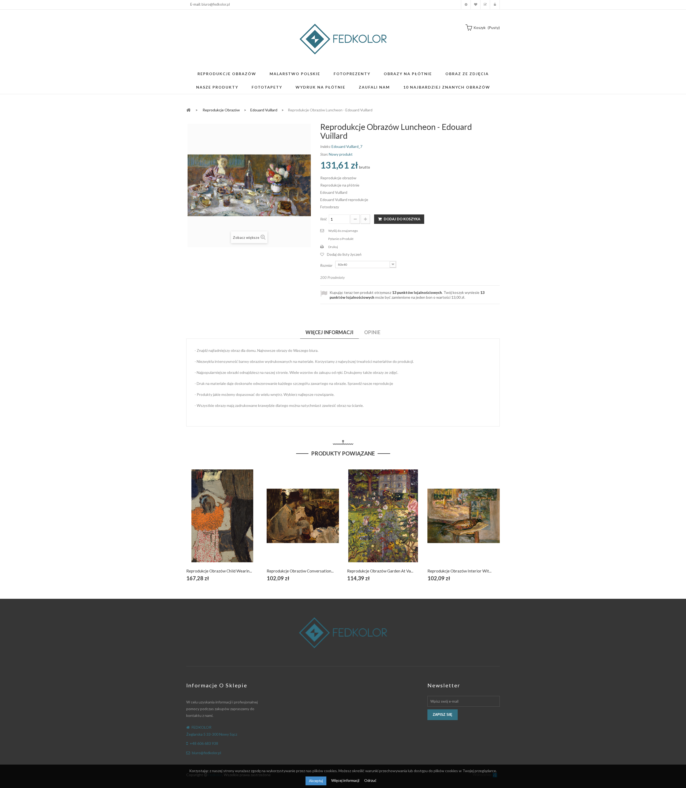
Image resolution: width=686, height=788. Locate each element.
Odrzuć (370, 780)
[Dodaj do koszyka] (210, 522)
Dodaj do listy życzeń (344, 254)
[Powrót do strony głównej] (188, 109)
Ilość (323, 219)
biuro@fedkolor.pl (216, 4)
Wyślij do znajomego (343, 231)
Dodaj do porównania (235, 522)
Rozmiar (326, 265)
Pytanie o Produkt (340, 239)
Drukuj (333, 247)
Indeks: (325, 146)
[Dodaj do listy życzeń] (223, 522)
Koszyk (485, 4)
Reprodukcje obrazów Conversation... (300, 570)
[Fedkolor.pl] (343, 39)
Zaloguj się (494, 4)
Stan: (324, 154)
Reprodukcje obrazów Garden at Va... (380, 570)
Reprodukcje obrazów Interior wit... (459, 570)
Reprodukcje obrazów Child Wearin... (219, 570)
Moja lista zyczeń (475, 4)
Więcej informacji (345, 780)
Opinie (372, 332)
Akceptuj (316, 781)
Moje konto (466, 4)
